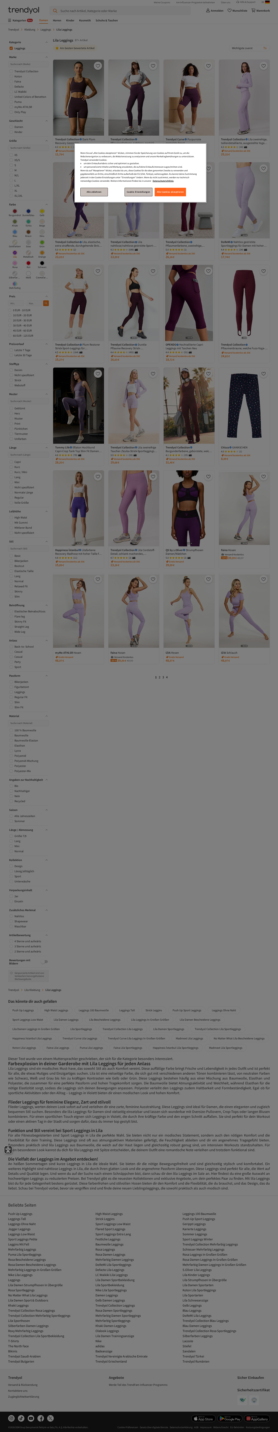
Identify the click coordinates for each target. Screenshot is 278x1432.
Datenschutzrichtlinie (163, 180)
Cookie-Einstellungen (138, 191)
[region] (140, 172)
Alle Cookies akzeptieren (170, 191)
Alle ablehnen (94, 191)
